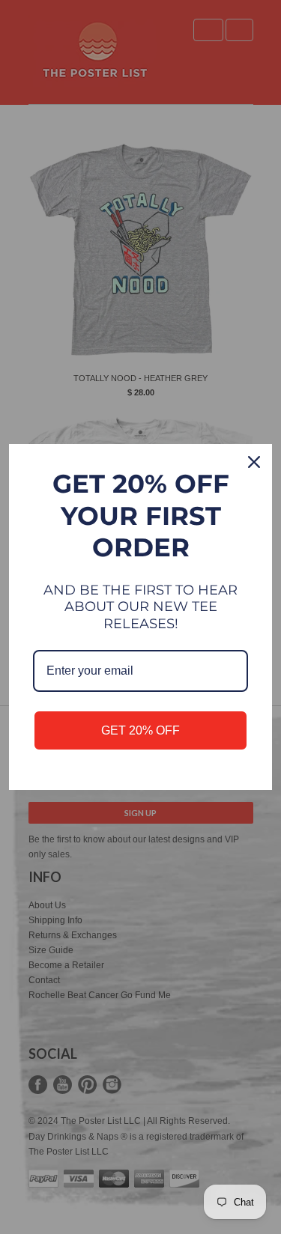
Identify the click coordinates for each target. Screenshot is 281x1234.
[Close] (254, 462)
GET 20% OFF (140, 730)
